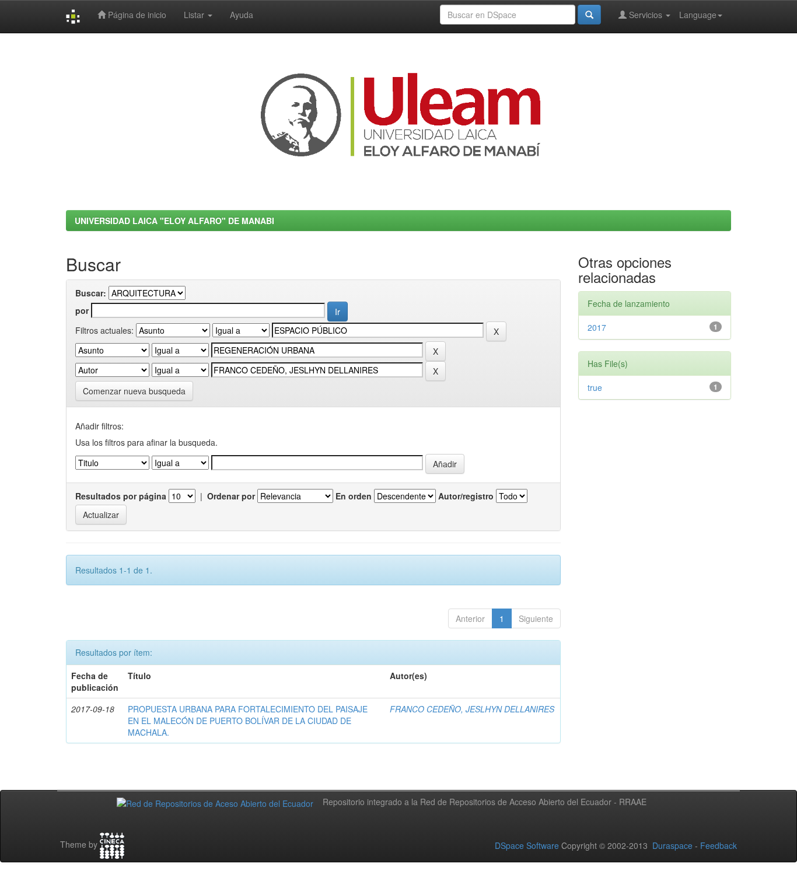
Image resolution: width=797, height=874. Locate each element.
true (595, 387)
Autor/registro (466, 496)
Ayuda (241, 14)
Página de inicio (136, 14)
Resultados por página (120, 496)
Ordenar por (231, 496)
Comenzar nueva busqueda (134, 391)
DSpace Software (527, 845)
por (82, 310)
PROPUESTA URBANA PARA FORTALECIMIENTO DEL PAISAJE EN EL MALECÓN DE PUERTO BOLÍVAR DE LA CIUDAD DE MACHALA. (248, 720)
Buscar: (90, 293)
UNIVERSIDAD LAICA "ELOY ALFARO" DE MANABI (174, 220)
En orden (353, 496)
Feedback (718, 845)
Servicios (646, 14)
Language (697, 14)
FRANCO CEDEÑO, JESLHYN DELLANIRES (472, 709)
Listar (195, 14)
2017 (597, 327)
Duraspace (672, 845)
